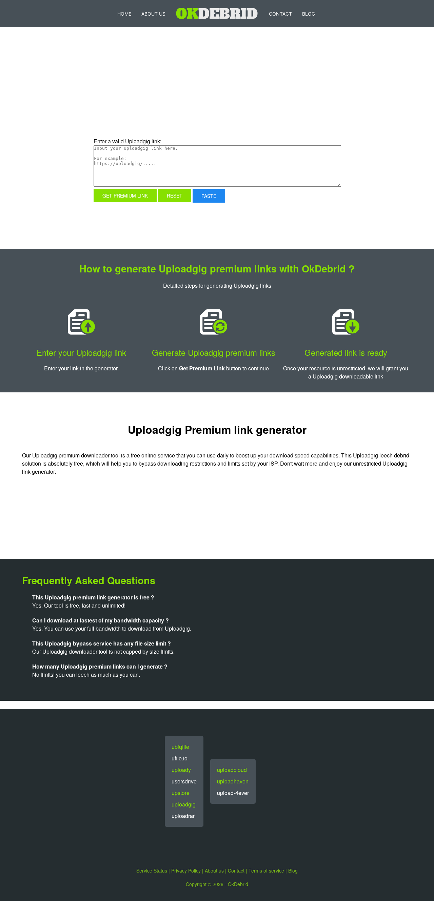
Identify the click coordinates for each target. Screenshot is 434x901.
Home (124, 14)
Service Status (151, 870)
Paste (208, 195)
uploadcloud (232, 770)
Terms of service (266, 870)
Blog (308, 14)
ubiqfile (180, 747)
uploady (181, 770)
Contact (280, 14)
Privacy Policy (186, 870)
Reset (174, 195)
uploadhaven (233, 781)
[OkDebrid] (217, 13)
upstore (181, 793)
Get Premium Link (125, 195)
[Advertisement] (161, 92)
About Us (153, 14)
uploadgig (184, 804)
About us (214, 870)
